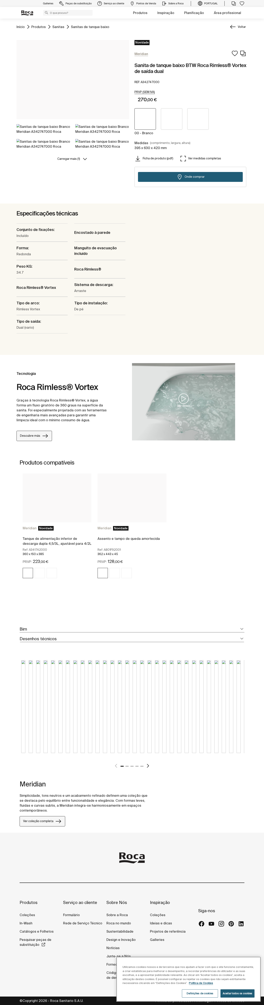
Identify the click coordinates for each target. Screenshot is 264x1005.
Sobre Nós (116, 902)
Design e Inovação (121, 939)
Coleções (27, 915)
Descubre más (30, 435)
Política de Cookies (201, 983)
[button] (46, 13)
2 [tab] (127, 766)
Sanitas (58, 27)
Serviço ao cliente (80, 902)
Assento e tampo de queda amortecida (129, 538)
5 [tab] (142, 766)
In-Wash (26, 923)
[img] (28, 573)
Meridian (30, 528)
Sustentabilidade (119, 931)
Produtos (140, 13)
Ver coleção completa (38, 821)
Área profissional (227, 13)
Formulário (71, 915)
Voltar (242, 26)
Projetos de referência (168, 931)
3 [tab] (132, 766)
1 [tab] (122, 766)
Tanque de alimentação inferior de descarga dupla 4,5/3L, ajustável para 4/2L (57, 541)
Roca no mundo (118, 923)
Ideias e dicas (161, 923)
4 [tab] (137, 766)
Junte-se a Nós (118, 956)
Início (20, 27)
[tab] (132, 629)
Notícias (113, 948)
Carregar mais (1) (68, 158)
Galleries (157, 939)
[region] (188, 979)
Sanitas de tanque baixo (90, 27)
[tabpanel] (57, 529)
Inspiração (165, 13)
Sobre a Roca (117, 915)
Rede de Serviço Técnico (82, 923)
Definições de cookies (200, 993)
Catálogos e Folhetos (37, 931)
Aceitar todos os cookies (237, 993)
